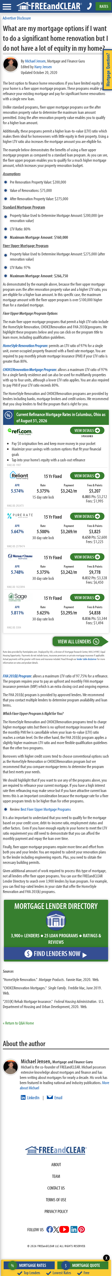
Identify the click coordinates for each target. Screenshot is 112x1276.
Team (56, 1176)
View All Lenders (77, 641)
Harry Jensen (43, 66)
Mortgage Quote (82, 1265)
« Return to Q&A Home (18, 1023)
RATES (103, 6)
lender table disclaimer (87, 659)
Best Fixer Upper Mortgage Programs (46, 809)
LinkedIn (33, 1098)
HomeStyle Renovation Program (25, 345)
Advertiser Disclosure (17, 18)
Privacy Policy (56, 1211)
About (56, 1164)
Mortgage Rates (28, 1265)
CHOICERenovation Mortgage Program (29, 369)
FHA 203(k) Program (17, 675)
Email (58, 1098)
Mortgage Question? (108, 69)
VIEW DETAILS (84, 430)
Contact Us (56, 1188)
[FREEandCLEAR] (56, 1151)
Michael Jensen (35, 61)
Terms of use (56, 1200)
